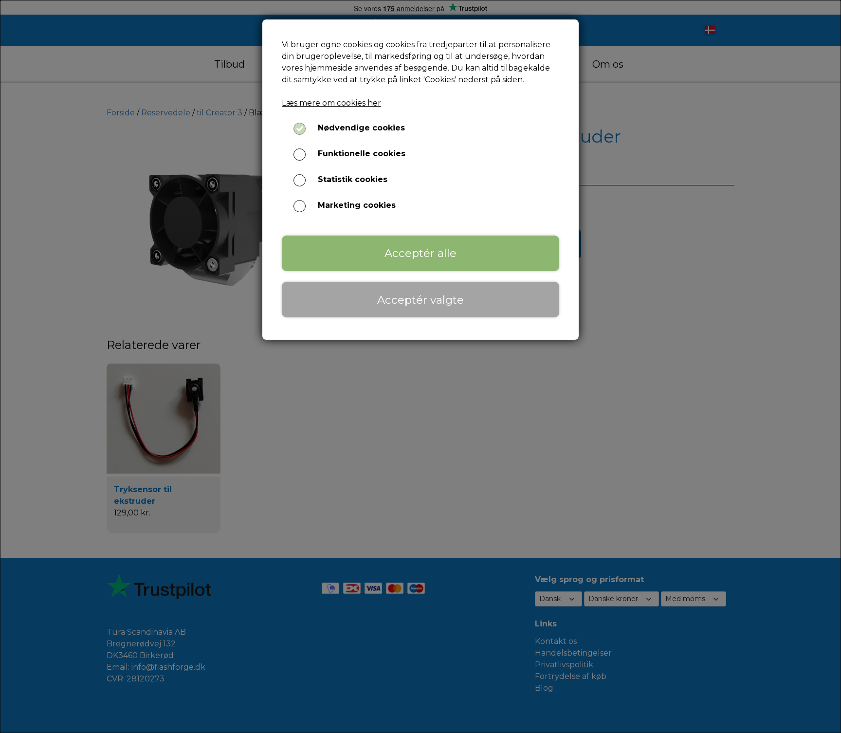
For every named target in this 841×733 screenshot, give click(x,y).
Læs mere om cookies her (331, 103)
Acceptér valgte (420, 300)
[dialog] (420, 366)
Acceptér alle (420, 253)
